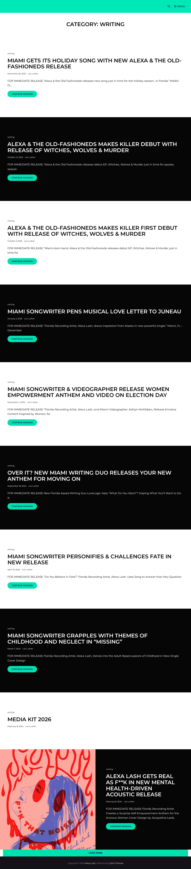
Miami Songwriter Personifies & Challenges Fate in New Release (89, 559)
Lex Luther (33, 73)
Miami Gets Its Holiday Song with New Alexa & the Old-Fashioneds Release (94, 63)
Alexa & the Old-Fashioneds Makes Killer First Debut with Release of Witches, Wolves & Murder (92, 231)
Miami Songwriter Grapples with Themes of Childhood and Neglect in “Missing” (77, 638)
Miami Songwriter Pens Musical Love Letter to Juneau (94, 311)
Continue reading (24, 95)
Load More (95, 853)
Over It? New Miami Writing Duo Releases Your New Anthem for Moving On (89, 475)
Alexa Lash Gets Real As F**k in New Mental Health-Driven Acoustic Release (140, 785)
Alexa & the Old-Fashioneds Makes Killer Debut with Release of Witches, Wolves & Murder (92, 147)
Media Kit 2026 (29, 719)
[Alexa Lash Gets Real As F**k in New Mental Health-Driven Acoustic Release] (48, 799)
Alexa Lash (90, 863)
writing (10, 53)
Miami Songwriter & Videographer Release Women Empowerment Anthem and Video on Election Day (88, 392)
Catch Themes (116, 863)
